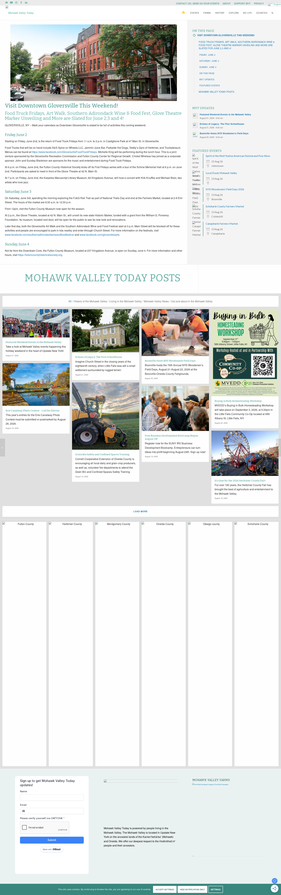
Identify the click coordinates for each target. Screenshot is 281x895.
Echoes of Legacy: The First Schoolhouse (222, 123)
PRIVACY (259, 3)
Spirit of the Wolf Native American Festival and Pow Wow (238, 155)
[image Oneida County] (165, 645)
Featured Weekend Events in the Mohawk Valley (225, 114)
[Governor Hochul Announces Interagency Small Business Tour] (278, 448)
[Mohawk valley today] (20, 13)
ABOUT (227, 3)
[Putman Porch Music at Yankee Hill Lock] (2, 448)
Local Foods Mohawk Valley (221, 172)
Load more (140, 511)
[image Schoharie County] (257, 645)
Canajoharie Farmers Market (222, 223)
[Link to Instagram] (16, 2)
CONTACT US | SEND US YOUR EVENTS (197, 3)
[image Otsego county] (211, 645)
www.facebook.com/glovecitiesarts (99, 234)
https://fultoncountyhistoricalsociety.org (40, 255)
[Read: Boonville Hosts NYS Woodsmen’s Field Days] (195, 135)
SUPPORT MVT (242, 3)
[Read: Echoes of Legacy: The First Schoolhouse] (195, 125)
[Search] (272, 13)
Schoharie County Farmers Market (225, 206)
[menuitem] (197, 3)
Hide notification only (192, 889)
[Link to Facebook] (21, 2)
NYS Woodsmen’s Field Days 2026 (225, 189)
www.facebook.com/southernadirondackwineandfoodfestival (39, 234)
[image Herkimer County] (72, 645)
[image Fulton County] (25, 645)
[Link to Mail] (6, 2)
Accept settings (165, 889)
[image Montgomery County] (118, 645)
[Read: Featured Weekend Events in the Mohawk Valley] (195, 116)
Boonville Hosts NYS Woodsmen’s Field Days (224, 133)
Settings (216, 889)
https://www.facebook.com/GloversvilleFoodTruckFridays (64, 152)
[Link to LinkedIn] (26, 2)
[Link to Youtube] (11, 2)
